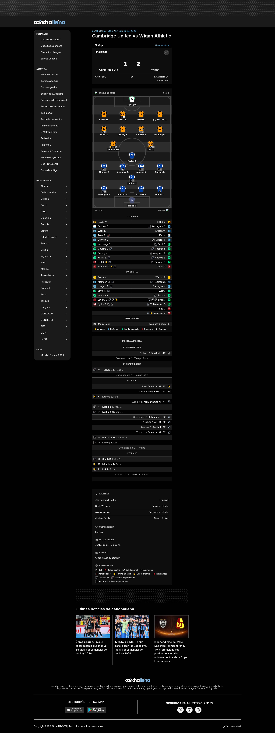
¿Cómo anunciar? (232, 726)
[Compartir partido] (166, 52)
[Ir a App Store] (75, 709)
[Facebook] (198, 710)
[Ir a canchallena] (49, 22)
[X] (180, 710)
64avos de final (162, 45)
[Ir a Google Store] (96, 709)
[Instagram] (189, 710)
